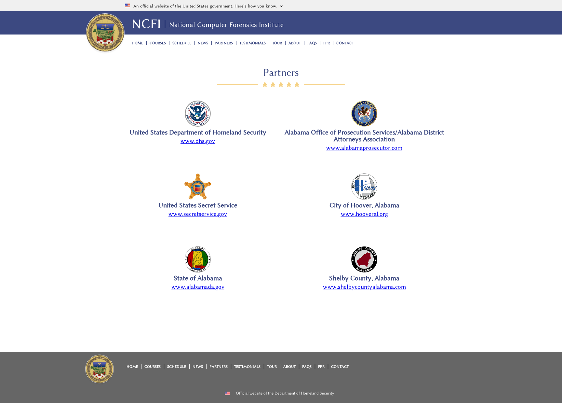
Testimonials (252, 43)
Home (137, 43)
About (294, 43)
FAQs (312, 43)
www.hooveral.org (364, 214)
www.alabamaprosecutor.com (364, 148)
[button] (281, 5)
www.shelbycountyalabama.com (364, 287)
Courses (158, 43)
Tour (277, 43)
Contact (345, 43)
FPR (326, 43)
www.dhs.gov (198, 141)
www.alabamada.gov (197, 287)
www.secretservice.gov (197, 214)
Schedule (181, 43)
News (203, 43)
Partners (224, 43)
